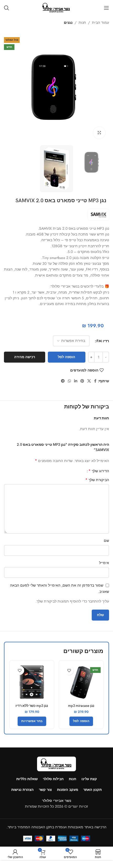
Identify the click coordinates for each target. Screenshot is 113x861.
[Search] (6, 8)
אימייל (104, 562)
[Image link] (56, 763)
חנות (82, 22)
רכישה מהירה (24, 356)
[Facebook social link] (95, 381)
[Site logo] (56, 7)
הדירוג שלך (98, 471)
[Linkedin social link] (76, 381)
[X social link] (89, 381)
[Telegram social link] (62, 381)
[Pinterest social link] (82, 381)
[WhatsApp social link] (69, 381)
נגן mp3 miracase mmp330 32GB (81, 708)
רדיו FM (102, 341)
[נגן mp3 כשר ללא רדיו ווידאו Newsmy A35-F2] (31, 682)
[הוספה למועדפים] (69, 670)
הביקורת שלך (97, 480)
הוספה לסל (66, 356)
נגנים (68, 22)
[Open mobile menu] (106, 8)
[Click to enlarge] (99, 133)
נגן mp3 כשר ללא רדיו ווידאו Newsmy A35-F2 (32, 708)
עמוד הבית (100, 22)
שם (106, 540)
